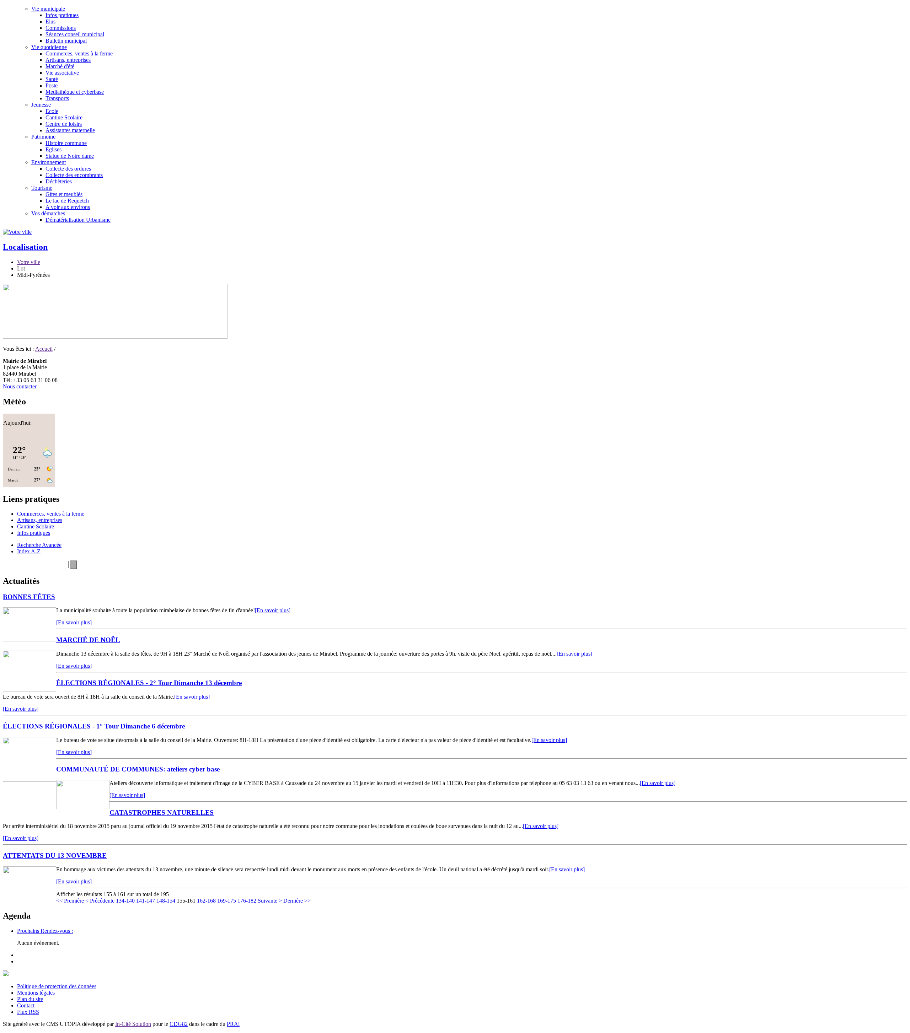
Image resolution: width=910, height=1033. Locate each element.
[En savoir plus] (272, 610)
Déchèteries (59, 181)
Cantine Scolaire (64, 117)
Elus (50, 21)
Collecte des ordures (68, 169)
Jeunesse (41, 105)
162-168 (206, 901)
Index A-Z (29, 551)
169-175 (226, 901)
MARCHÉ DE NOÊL (88, 640)
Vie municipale (48, 9)
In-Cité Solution (133, 1024)
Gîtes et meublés (64, 194)
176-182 (246, 901)
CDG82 (179, 1024)
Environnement (48, 162)
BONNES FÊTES (29, 597)
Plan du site (30, 999)
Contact (25, 1005)
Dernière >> (297, 901)
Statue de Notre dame (70, 156)
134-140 (125, 901)
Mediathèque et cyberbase (75, 92)
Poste (52, 85)
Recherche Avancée (39, 545)
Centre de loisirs (64, 124)
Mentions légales (36, 993)
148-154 (165, 901)
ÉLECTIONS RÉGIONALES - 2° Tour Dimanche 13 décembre (149, 683)
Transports (57, 98)
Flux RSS (28, 1012)
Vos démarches (48, 213)
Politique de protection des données (56, 986)
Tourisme (41, 188)
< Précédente (99, 901)
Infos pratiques (62, 15)
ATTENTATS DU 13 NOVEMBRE (55, 855)
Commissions (61, 28)
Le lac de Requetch (67, 201)
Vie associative (62, 73)
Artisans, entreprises (68, 60)
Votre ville (28, 262)
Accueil (44, 349)
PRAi (233, 1024)
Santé (52, 79)
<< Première (70, 901)
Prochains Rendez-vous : (45, 931)
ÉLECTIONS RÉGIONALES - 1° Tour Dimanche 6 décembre (94, 726)
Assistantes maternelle (70, 130)
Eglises (53, 149)
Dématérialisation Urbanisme (78, 220)
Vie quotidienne (49, 47)
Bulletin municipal (66, 41)
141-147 (145, 901)
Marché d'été (60, 66)
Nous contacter (20, 386)
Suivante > (270, 901)
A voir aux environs (68, 207)
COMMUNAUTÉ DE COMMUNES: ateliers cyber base (138, 769)
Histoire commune (66, 143)
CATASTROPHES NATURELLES (161, 812)
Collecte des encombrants (74, 175)
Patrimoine (43, 137)
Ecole (52, 111)
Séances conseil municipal (75, 34)
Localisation (25, 247)
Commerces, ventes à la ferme (79, 53)
